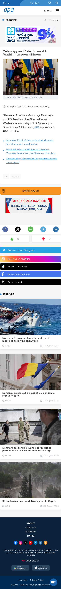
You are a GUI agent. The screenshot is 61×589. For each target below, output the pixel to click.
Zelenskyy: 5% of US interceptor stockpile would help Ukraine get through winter (29, 142)
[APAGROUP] (30, 560)
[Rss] (45, 543)
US (6, 176)
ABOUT (30, 523)
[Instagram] (20, 543)
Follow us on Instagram (19, 259)
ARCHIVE (30, 531)
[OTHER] (56, 11)
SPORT (48, 11)
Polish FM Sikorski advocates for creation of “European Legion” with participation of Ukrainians (30, 151)
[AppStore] (41, 568)
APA (36, 127)
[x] (25, 543)
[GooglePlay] (20, 568)
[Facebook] (16, 543)
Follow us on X (15, 282)
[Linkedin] (40, 543)
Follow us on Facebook (19, 274)
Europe (54, 20)
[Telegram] (35, 543)
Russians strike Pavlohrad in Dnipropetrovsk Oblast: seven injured (31, 160)
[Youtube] (30, 543)
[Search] (49, 3)
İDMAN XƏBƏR (30, 191)
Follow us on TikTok (17, 266)
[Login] (57, 3)
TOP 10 (30, 535)
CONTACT (30, 527)
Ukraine (15, 176)
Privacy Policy (36, 580)
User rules (22, 580)
